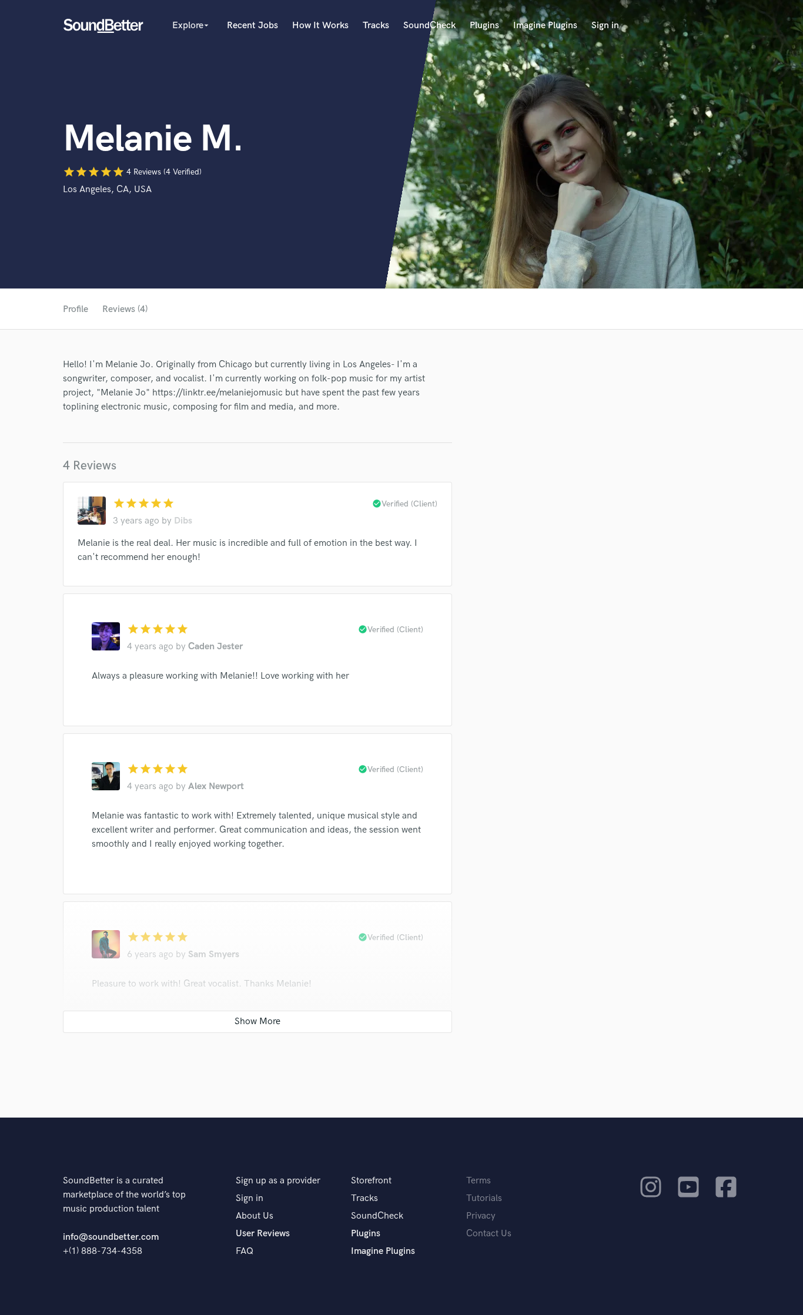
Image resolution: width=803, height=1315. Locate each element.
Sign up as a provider (278, 1180)
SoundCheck (429, 25)
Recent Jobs (252, 25)
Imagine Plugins (545, 25)
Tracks (376, 25)
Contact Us (488, 1233)
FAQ (244, 1251)
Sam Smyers (213, 954)
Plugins (484, 25)
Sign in (605, 25)
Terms (478, 1180)
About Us (254, 1216)
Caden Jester (215, 646)
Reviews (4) (125, 309)
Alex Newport (216, 786)
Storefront (371, 1180)
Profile (75, 309)
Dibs (183, 520)
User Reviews (263, 1233)
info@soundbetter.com (111, 1237)
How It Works (320, 25)
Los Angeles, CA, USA (107, 189)
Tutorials (484, 1198)
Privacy (481, 1216)
